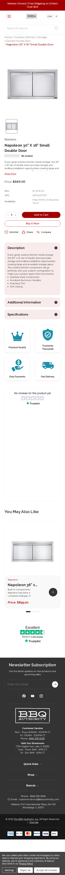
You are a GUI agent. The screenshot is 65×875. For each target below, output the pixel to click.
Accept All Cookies (46, 870)
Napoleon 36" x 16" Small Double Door (23, 585)
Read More (10, 173)
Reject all (25, 870)
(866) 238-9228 (37, 738)
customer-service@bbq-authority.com (39, 799)
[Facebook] (24, 696)
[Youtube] (32, 696)
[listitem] (32, 564)
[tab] (28, 611)
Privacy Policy (25, 863)
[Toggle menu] (9, 16)
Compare (46, 232)
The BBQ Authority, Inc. (26, 819)
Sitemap (33, 822)
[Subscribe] (55, 684)
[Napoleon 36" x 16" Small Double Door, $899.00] (32, 551)
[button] (53, 592)
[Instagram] (41, 696)
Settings (9, 870)
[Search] (56, 28)
